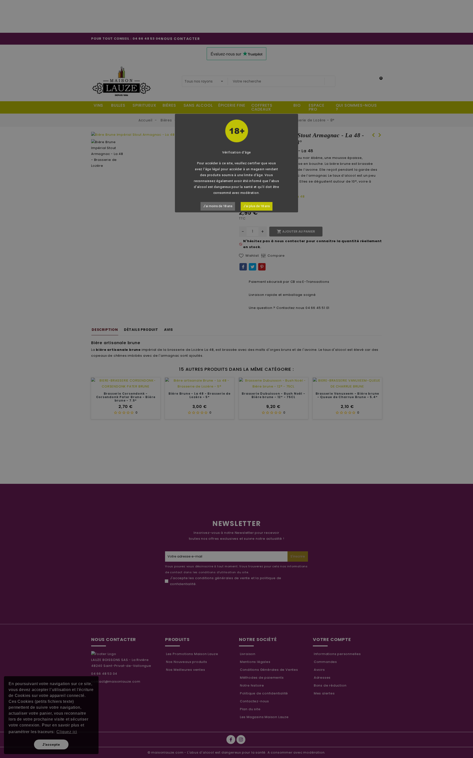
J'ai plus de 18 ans (256, 206)
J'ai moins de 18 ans (217, 206)
